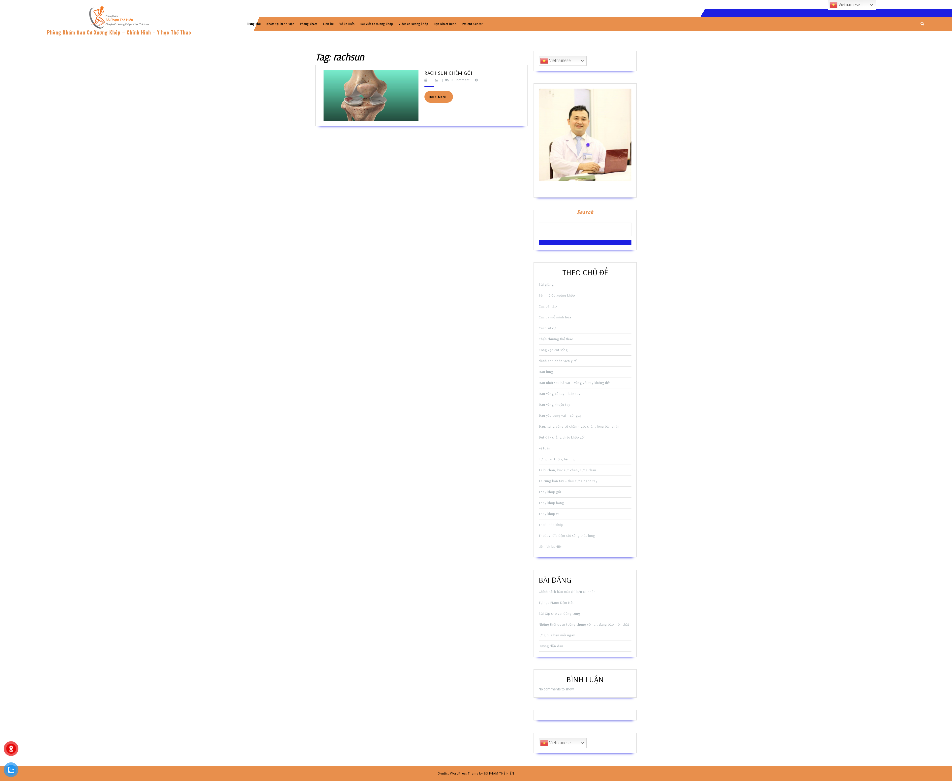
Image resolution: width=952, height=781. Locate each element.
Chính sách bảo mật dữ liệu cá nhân (567, 591)
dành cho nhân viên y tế (558, 361)
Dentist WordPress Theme (458, 773)
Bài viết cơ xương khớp (376, 24)
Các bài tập (548, 306)
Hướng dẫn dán (551, 646)
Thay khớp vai (550, 513)
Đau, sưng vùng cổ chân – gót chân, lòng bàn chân (579, 426)
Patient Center (472, 24)
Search (585, 212)
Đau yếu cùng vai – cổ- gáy (560, 415)
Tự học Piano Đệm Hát (556, 602)
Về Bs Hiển (347, 24)
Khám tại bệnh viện (281, 24)
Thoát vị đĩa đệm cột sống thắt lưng (567, 535)
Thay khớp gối (550, 492)
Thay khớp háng (551, 503)
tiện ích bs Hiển (551, 546)
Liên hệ (328, 24)
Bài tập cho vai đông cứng (559, 613)
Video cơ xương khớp (413, 24)
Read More (441, 99)
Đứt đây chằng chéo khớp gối (562, 437)
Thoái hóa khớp (551, 524)
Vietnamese (559, 60)
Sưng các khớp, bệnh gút (558, 459)
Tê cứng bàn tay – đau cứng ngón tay (568, 481)
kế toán (544, 448)
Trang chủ (254, 24)
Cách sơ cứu (548, 328)
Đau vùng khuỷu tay (554, 404)
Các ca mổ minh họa (555, 317)
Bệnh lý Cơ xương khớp (557, 295)
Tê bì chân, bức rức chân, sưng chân (567, 470)
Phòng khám (308, 24)
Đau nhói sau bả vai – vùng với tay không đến (575, 382)
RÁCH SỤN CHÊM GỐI (448, 73)
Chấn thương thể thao (556, 339)
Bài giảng (546, 284)
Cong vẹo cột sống (553, 350)
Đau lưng (546, 372)
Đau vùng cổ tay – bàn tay (559, 393)
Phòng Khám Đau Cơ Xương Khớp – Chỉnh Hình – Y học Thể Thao (119, 32)
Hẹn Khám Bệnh (445, 24)
